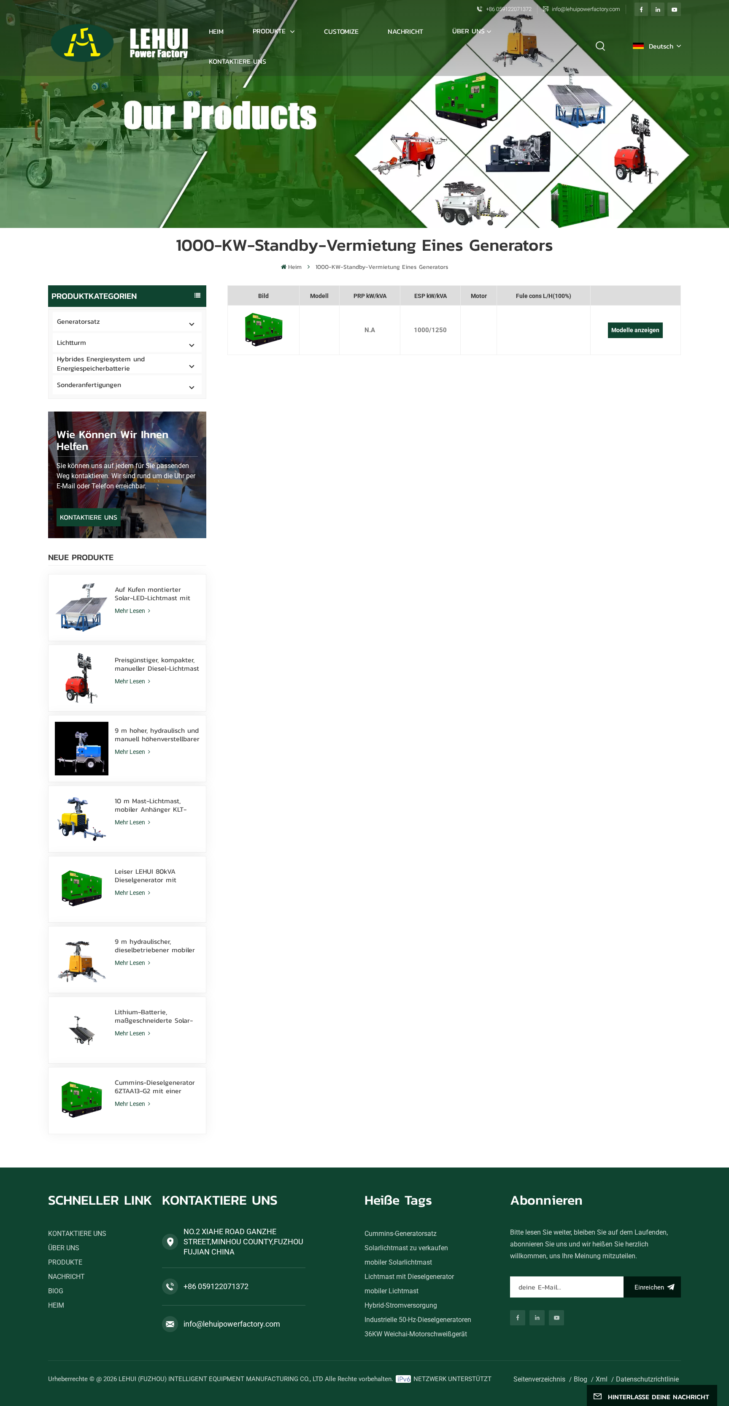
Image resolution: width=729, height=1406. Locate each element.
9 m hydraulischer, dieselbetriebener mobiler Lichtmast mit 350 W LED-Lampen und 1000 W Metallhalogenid (156, 945)
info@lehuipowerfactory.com (586, 9)
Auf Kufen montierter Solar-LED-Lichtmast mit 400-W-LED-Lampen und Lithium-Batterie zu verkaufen (153, 593)
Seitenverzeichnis (539, 1379)
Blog (580, 1379)
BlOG (55, 1291)
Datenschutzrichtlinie (647, 1379)
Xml (602, 1379)
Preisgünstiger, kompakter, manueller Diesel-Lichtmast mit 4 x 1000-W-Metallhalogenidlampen (157, 664)
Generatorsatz (78, 321)
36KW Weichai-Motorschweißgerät (415, 1334)
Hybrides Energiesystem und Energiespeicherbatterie (101, 363)
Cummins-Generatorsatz (400, 1234)
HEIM (56, 1305)
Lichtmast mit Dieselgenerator (409, 1277)
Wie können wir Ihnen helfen (112, 440)
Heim (216, 31)
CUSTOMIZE (341, 31)
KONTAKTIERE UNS (237, 61)
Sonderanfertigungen (89, 384)
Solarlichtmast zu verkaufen (406, 1248)
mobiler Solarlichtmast (398, 1262)
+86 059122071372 (509, 9)
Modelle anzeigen (635, 330)
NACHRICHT (405, 31)
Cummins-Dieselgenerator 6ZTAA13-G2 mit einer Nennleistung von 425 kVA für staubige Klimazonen (155, 1086)
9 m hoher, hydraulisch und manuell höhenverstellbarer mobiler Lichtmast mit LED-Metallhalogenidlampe (157, 734)
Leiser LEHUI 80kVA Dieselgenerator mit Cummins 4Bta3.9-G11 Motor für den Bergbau (157, 875)
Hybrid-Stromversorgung (400, 1305)
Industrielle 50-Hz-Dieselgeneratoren (417, 1320)
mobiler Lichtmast (391, 1291)
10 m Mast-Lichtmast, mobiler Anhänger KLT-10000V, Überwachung (150, 804)
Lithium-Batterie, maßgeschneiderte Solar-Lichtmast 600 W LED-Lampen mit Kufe (154, 1016)
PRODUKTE (270, 31)
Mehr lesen (130, 610)
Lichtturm (71, 342)
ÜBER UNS (468, 31)
